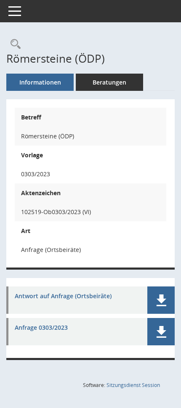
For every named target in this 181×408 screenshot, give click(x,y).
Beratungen (109, 82)
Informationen (40, 82)
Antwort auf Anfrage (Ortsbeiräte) (63, 296)
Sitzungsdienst (133, 385)
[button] (161, 300)
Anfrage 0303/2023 (41, 327)
